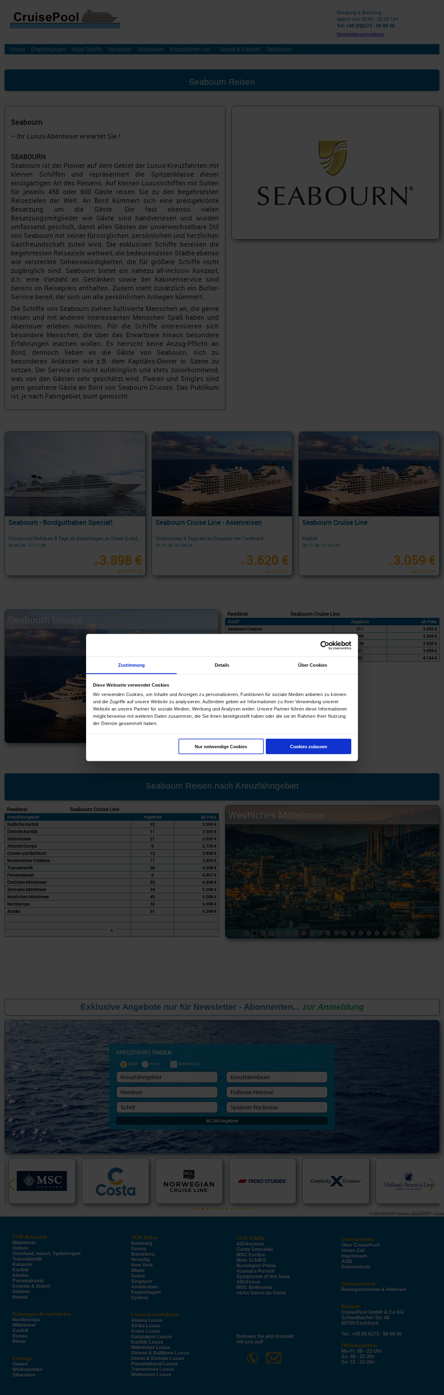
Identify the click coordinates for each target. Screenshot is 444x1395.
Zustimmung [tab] (131, 665)
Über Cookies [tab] (312, 665)
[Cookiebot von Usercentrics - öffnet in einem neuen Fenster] (324, 645)
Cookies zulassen (308, 746)
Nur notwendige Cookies (221, 746)
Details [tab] (222, 665)
